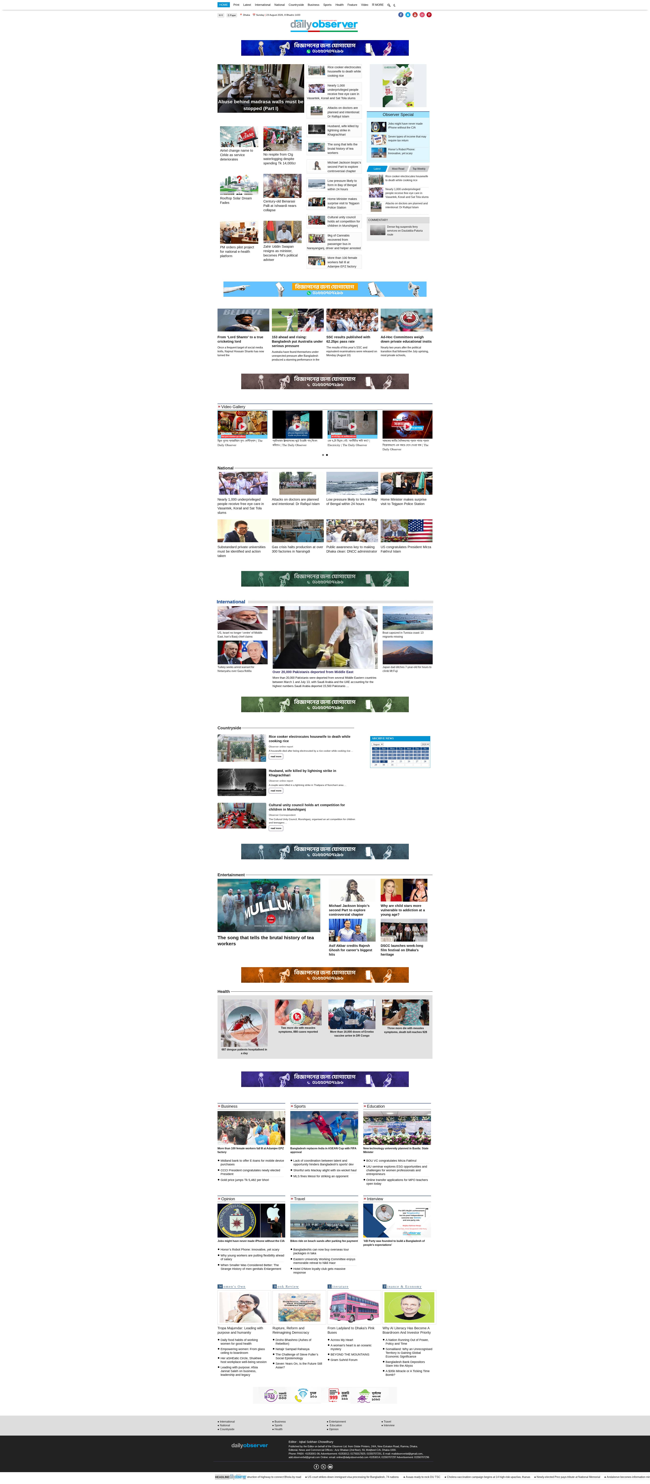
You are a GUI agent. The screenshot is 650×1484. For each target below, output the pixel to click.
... (352, 750)
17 (392, 758)
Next (440, 424)
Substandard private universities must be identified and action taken (242, 551)
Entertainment (231, 875)
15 (376, 758)
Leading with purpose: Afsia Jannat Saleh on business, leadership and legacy (239, 1371)
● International (226, 1421)
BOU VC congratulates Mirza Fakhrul (391, 1160)
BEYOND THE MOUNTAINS (350, 1354)
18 (401, 758)
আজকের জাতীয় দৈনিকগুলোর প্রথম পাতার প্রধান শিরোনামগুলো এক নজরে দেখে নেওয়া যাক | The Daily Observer (406, 445)
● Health (277, 1429)
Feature (352, 4)
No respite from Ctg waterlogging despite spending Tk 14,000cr (280, 159)
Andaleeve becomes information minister (520, 1477)
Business (313, 4)
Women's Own (232, 1286)
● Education (334, 1425)
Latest (247, 4)
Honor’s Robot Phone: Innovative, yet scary (250, 1249)
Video (364, 4)
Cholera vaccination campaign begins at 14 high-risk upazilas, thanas (377, 1477)
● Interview (388, 1425)
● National (224, 1425)
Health (339, 4)
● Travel (386, 1421)
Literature (339, 1286)
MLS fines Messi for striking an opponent (320, 1176)
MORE (379, 4)
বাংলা (221, 15)
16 (384, 758)
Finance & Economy (403, 1286)
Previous (210, 424)
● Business (279, 1421)
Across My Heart (342, 1340)
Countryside (296, 4)
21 (425, 758)
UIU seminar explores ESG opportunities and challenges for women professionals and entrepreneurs (396, 1170)
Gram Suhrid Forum (344, 1360)
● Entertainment (336, 1421)
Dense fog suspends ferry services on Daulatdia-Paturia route (405, 230)
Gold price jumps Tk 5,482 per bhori (245, 1180)
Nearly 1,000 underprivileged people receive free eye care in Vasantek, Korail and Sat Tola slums (407, 193)
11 (401, 755)
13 (417, 755)
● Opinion (333, 1429)
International (262, 4)
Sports (327, 4)
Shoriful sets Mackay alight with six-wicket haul (324, 1170)
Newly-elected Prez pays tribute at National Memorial (458, 1477)
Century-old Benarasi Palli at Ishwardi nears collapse (279, 205)
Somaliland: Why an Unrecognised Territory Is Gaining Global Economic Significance (409, 1352)
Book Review (286, 1286)
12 (409, 755)
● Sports (277, 1425)
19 (409, 758)
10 (392, 755)
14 (425, 755)
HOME (223, 4)
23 (384, 761)
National (279, 4)
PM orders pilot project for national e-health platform (582, 1477)
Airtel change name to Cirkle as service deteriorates (236, 155)
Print (236, 4)
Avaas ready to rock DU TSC (312, 1477)
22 (376, 761)
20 (417, 758)
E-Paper (232, 15)
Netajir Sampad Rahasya (292, 1349)
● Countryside (226, 1429)
